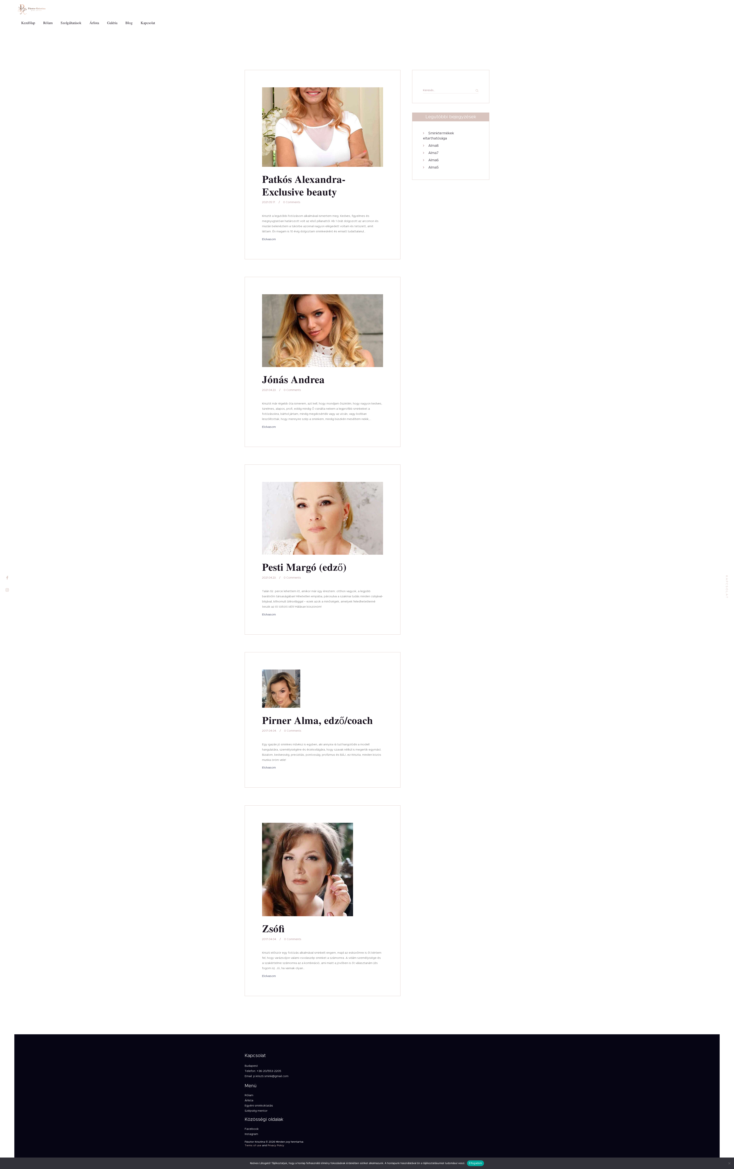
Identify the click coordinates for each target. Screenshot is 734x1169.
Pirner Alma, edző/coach (317, 720)
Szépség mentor (256, 1110)
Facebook (252, 1129)
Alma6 (433, 160)
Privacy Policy (276, 1145)
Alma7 (433, 153)
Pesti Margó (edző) (304, 567)
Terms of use (253, 1145)
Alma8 (433, 146)
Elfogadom (475, 1163)
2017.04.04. (269, 731)
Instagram (251, 1134)
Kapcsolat (726, 587)
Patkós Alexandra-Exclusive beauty (303, 185)
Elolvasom (269, 239)
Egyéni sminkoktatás (259, 1105)
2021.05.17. (269, 202)
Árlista (249, 1100)
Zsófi (273, 929)
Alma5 (433, 167)
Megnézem (322, 126)
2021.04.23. (269, 390)
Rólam (249, 1095)
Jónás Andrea (293, 379)
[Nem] (729, 1163)
